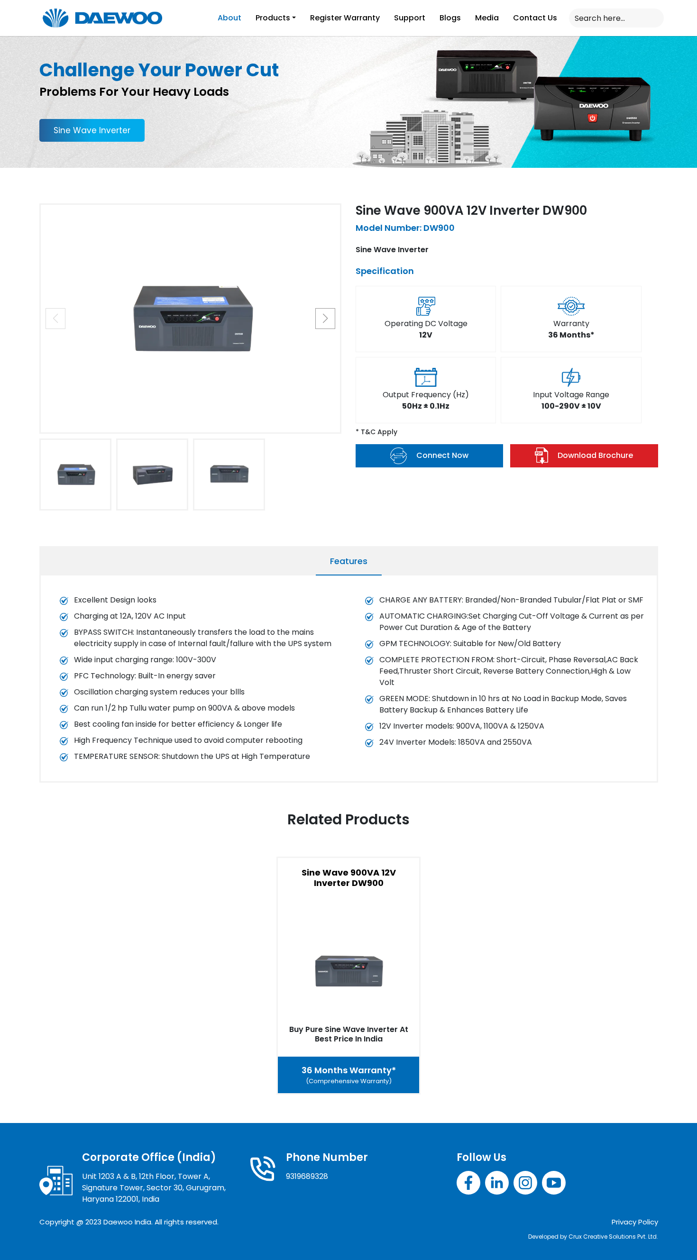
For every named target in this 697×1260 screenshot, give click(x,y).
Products (273, 17)
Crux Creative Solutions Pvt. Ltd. (613, 1237)
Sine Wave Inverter (92, 130)
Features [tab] (348, 561)
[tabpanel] (348, 680)
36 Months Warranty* (349, 1075)
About (229, 17)
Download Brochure (595, 455)
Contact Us (535, 17)
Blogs (450, 17)
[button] (325, 318)
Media (487, 17)
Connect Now (442, 455)
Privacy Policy (635, 1222)
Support (409, 17)
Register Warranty (345, 17)
